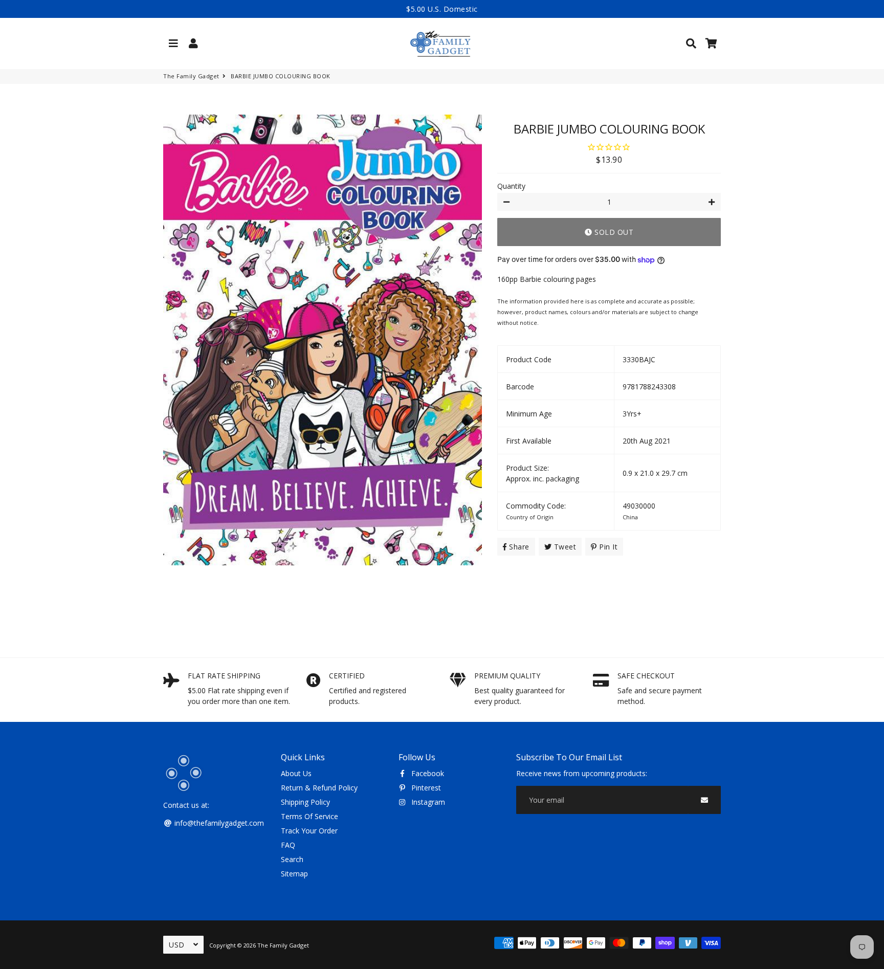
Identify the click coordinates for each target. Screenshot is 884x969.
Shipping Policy (305, 802)
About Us (296, 773)
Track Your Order (309, 830)
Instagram (427, 802)
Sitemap (294, 873)
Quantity (511, 186)
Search (292, 859)
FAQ (288, 845)
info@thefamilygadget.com (218, 823)
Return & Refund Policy (319, 787)
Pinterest (425, 787)
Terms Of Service (309, 816)
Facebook (426, 773)
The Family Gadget (191, 76)
